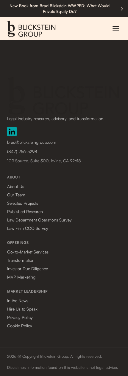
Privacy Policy (20, 317)
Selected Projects (22, 203)
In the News (17, 300)
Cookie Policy (19, 325)
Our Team (16, 194)
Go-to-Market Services (28, 251)
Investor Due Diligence (27, 268)
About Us (15, 186)
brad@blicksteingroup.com (31, 142)
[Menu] (116, 29)
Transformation (21, 260)
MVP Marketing (21, 276)
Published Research (25, 211)
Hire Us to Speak (22, 308)
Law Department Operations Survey (39, 219)
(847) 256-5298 (22, 151)
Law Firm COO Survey (27, 228)
